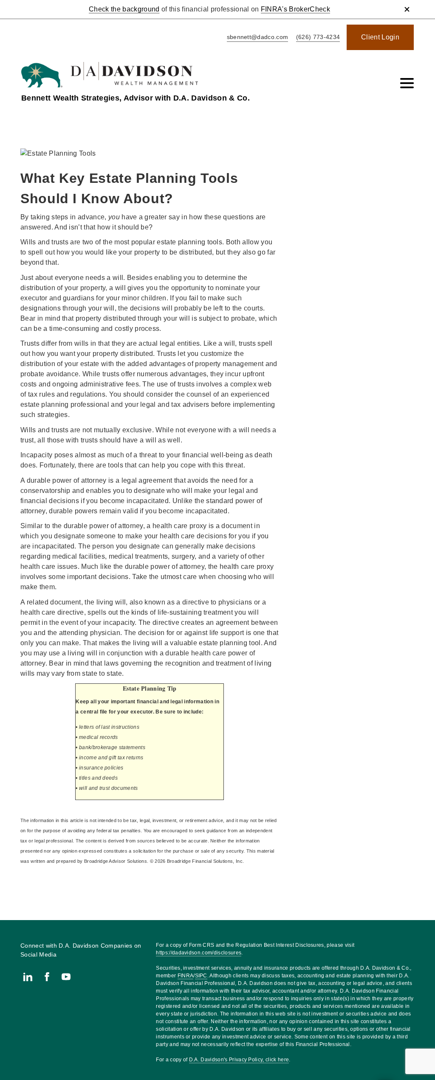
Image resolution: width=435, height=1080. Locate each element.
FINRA (186, 976)
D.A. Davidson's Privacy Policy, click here (239, 1060)
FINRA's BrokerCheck (295, 9)
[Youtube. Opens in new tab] (66, 976)
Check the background (124, 9)
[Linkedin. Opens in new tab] (27, 976)
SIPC (201, 976)
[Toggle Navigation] (407, 83)
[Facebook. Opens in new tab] (47, 976)
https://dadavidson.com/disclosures (198, 953)
